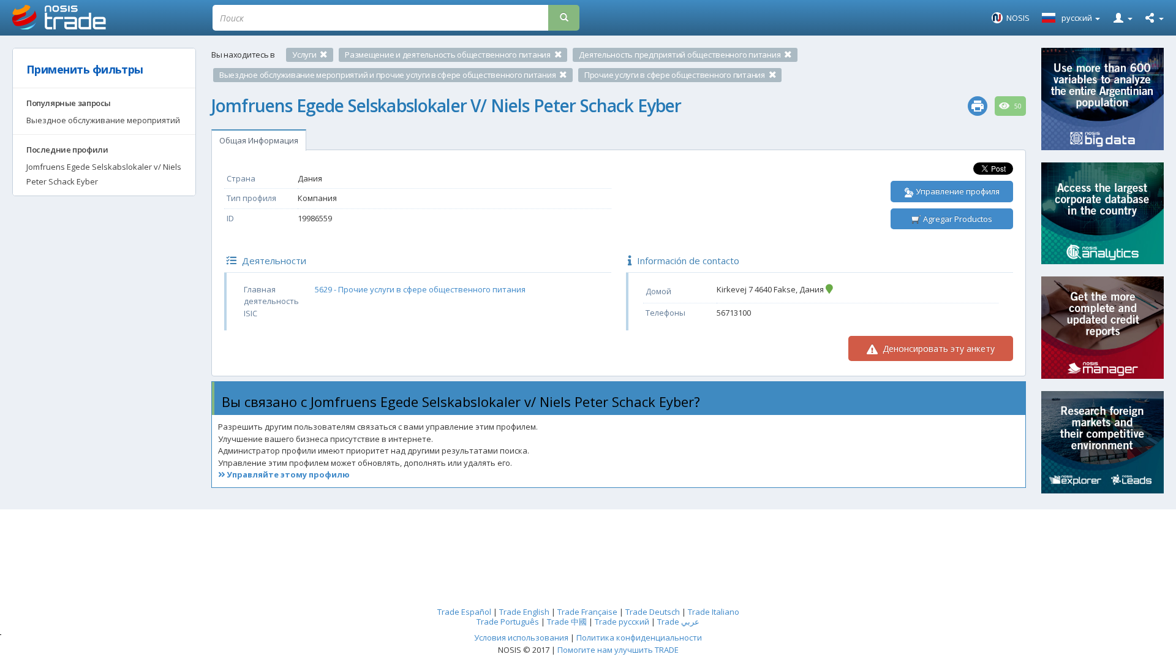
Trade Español (464, 611)
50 (1017, 106)
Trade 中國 (567, 621)
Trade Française (587, 611)
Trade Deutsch (652, 611)
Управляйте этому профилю (287, 474)
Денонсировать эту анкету (937, 348)
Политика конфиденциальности (639, 637)
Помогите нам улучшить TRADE (618, 649)
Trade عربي (678, 621)
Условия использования (521, 637)
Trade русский (622, 621)
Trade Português (508, 621)
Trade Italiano (713, 611)
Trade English (524, 611)
